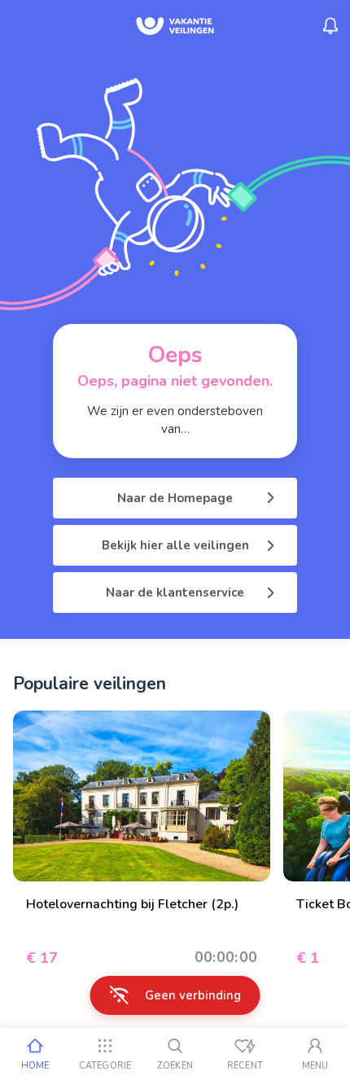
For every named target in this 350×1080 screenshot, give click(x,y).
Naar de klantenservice (175, 592)
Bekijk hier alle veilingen (175, 545)
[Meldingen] (330, 26)
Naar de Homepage (175, 498)
